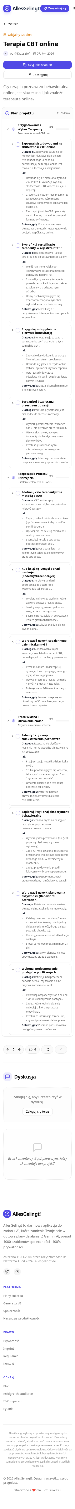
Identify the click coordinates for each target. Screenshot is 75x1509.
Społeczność (11, 1311)
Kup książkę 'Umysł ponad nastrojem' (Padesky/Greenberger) (41, 572)
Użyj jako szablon (40, 65)
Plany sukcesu (13, 1296)
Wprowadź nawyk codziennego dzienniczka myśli (44, 642)
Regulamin (11, 1356)
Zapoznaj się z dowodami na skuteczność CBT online (42, 145)
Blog (6, 1386)
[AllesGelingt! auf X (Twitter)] (6, 1271)
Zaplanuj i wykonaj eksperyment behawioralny (45, 813)
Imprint (8, 1348)
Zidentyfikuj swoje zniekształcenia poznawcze (41, 737)
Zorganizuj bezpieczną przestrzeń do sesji (38, 403)
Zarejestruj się (57, 8)
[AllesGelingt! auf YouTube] (17, 1271)
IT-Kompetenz (13, 1401)
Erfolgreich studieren (18, 1394)
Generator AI (12, 1303)
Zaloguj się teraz (37, 1111)
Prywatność (11, 1341)
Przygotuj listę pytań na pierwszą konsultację (39, 331)
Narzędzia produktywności (21, 1318)
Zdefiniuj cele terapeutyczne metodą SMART (42, 494)
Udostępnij (40, 75)
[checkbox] (18, 144)
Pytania (8, 1409)
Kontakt (8, 1364)
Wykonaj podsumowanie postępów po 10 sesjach (40, 970)
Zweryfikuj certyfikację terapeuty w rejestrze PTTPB (42, 246)
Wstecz (13, 24)
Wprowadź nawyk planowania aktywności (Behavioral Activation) (43, 896)
